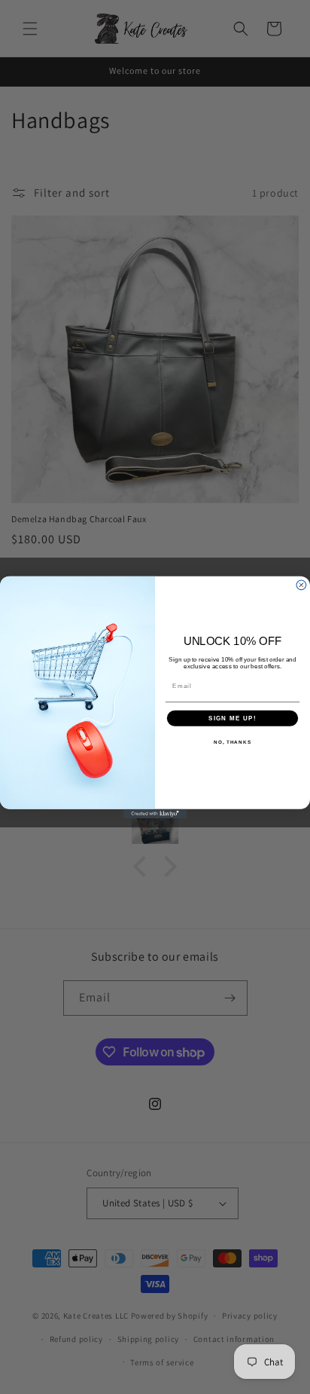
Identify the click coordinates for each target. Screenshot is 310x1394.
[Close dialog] (301, 584)
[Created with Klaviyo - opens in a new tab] (155, 813)
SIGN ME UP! (232, 717)
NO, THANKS (232, 741)
